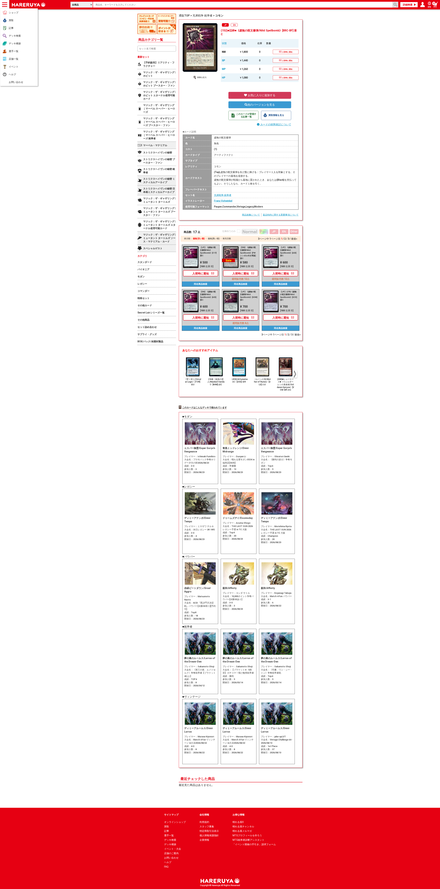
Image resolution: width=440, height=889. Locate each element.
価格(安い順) (199, 238)
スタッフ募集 (207, 826)
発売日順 (227, 238)
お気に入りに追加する (261, 95)
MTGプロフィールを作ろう (247, 835)
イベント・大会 (172, 848)
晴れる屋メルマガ (242, 831)
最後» (294, 238)
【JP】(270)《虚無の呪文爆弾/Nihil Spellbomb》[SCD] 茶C (288, 296)
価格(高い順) (213, 238)
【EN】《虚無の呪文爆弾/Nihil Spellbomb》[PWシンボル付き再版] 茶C (248, 253)
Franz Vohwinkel (223, 200)
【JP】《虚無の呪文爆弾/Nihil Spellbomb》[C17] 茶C (208, 251)
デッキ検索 (15, 35)
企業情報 (204, 840)
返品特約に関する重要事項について (281, 214)
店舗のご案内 (171, 853)
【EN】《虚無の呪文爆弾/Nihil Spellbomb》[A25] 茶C (208, 296)
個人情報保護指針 (209, 835)
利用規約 (204, 822)
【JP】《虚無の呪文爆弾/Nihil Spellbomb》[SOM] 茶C (248, 296)
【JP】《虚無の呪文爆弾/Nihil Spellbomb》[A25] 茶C (288, 251)
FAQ (166, 866)
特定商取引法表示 (209, 831)
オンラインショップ (175, 822)
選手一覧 (13, 51)
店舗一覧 (13, 59)
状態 (224, 43)
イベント (13, 66)
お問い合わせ (16, 82)
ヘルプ (12, 74)
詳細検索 (407, 4)
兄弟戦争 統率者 (222, 195)
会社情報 (204, 814)
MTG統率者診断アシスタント (248, 840)
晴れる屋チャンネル (243, 826)
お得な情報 (239, 814)
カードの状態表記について (275, 124)
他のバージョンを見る (261, 104)
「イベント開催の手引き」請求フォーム (254, 844)
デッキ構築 (15, 43)
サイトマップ (171, 814)
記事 (11, 28)
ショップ (13, 12)
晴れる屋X (238, 822)
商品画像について (251, 214)
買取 (11, 20)
